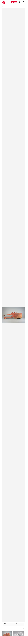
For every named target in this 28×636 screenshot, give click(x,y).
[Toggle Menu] (23, 2)
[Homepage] (3, 2)
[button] (23, 629)
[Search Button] (20, 2)
